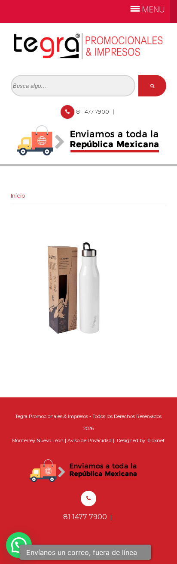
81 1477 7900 (93, 111)
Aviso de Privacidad (89, 440)
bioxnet (156, 440)
